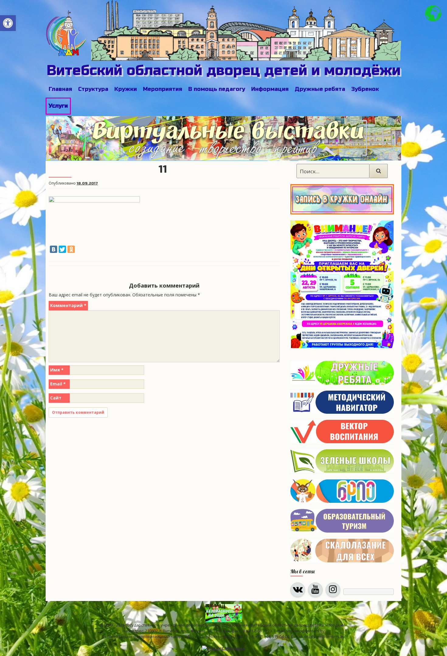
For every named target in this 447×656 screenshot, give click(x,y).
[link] (8, 23)
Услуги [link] (58, 105)
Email (58, 384)
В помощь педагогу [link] (216, 89)
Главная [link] (60, 89)
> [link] (393, 136)
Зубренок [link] (365, 89)
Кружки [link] (125, 89)
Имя (57, 370)
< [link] (53, 136)
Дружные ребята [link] (320, 89)
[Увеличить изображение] (386, 228)
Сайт (55, 398)
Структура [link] (93, 89)
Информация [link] (270, 89)
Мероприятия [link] (162, 89)
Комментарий (68, 305)
